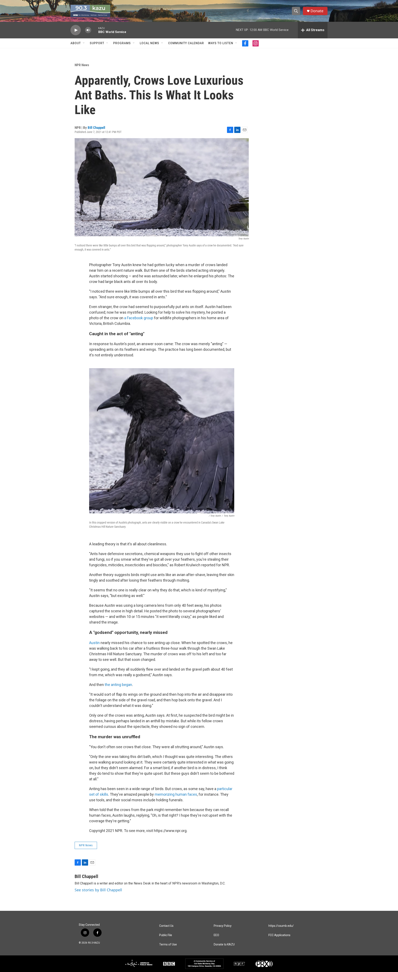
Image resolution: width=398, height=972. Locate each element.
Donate (317, 11)
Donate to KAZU (224, 944)
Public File (165, 935)
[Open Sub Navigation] (84, 43)
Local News (149, 43)
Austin (94, 643)
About (75, 43)
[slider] (94, 30)
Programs (122, 43)
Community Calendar (186, 43)
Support (97, 43)
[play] (75, 30)
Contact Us (166, 925)
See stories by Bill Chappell (98, 889)
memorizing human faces (176, 794)
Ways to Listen (220, 43)
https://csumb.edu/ (281, 925)
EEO (216, 935)
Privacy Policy (223, 925)
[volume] (88, 30)
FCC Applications (279, 935)
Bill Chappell (96, 127)
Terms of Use (168, 944)
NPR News (82, 65)
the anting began (118, 684)
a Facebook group (138, 318)
